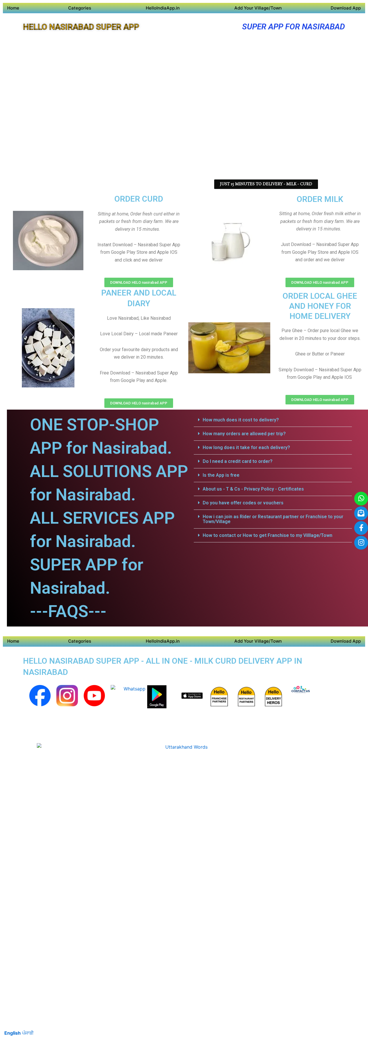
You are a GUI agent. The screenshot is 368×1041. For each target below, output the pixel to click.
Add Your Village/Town (258, 8)
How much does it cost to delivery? (241, 420)
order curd (138, 199)
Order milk (320, 199)
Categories (79, 8)
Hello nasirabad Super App (81, 27)
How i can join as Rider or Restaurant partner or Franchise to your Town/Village (273, 519)
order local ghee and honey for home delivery (320, 306)
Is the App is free (221, 475)
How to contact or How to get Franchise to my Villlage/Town (267, 535)
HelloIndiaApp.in (163, 8)
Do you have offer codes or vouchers (243, 503)
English (12, 1033)
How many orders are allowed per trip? (244, 433)
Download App (346, 8)
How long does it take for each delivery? (246, 447)
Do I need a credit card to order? (238, 461)
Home (13, 8)
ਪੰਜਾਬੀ (28, 1033)
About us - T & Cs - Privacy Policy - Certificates (253, 489)
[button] (273, 420)
